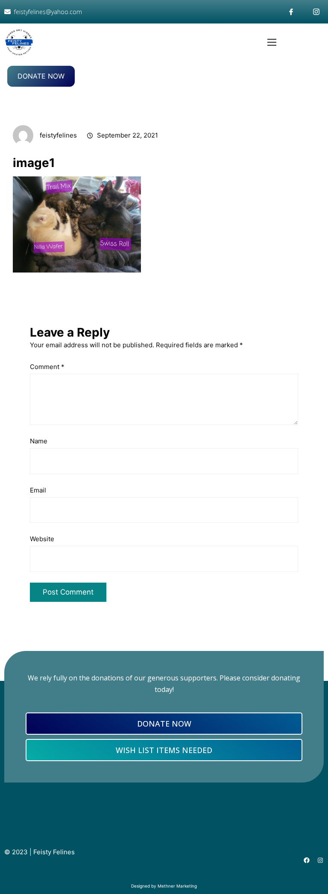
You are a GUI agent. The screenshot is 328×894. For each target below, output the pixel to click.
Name (38, 441)
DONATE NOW (41, 76)
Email (38, 490)
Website (42, 539)
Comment (47, 367)
